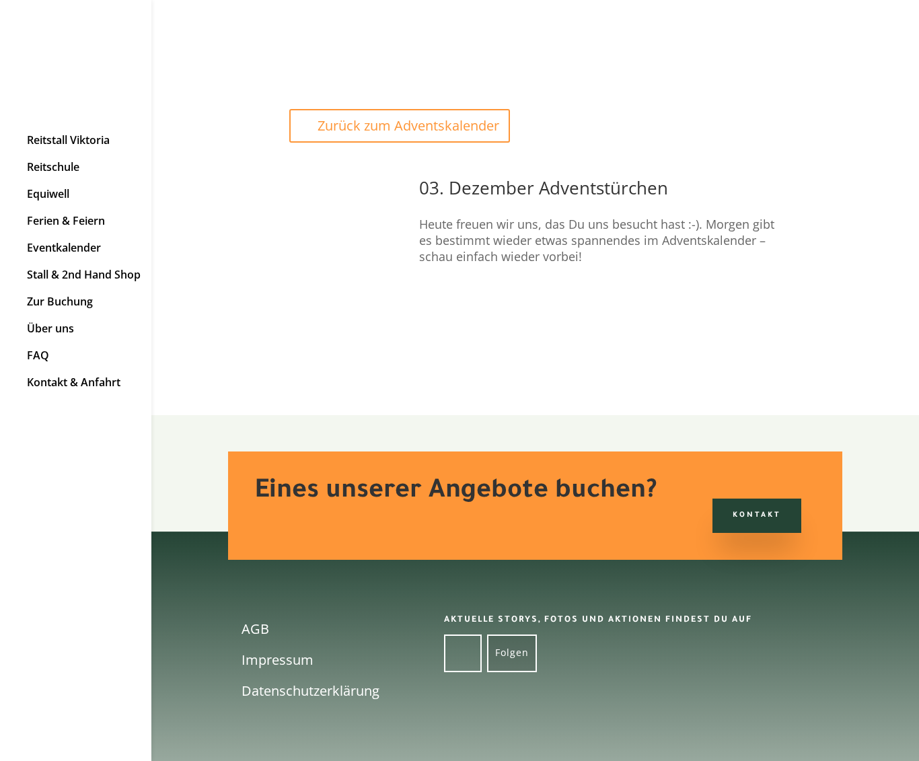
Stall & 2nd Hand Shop (84, 275)
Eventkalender (64, 248)
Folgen (512, 652)
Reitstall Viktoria (68, 140)
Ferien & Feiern (66, 221)
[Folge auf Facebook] (463, 653)
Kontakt (757, 515)
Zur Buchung (60, 302)
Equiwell (48, 194)
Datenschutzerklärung (310, 691)
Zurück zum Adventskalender (408, 125)
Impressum (278, 660)
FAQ (38, 356)
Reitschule (53, 167)
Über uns (50, 329)
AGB (255, 629)
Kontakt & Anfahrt (73, 382)
